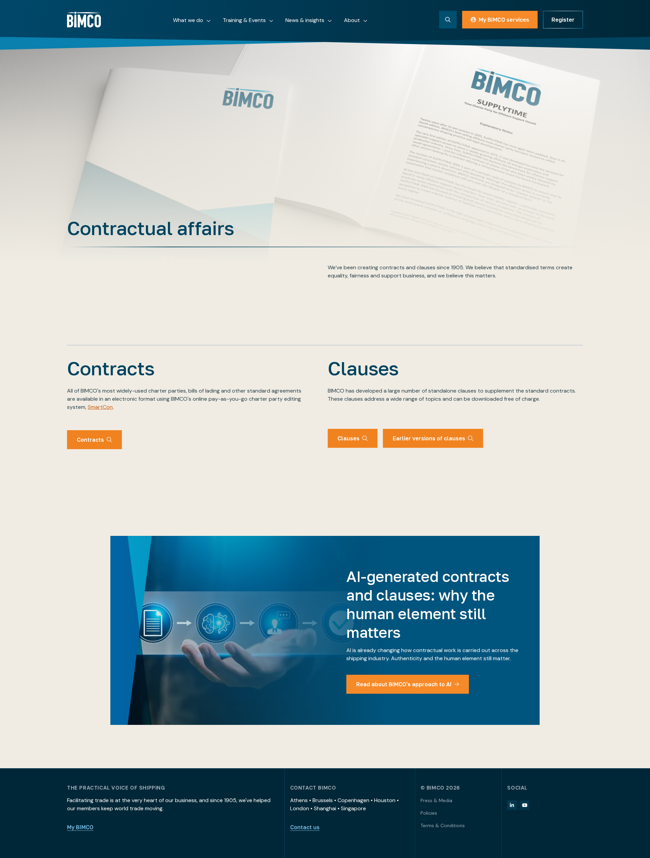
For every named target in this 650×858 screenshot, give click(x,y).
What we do (188, 20)
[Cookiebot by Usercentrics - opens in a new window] (90, 845)
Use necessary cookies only (547, 840)
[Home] (84, 19)
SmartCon (100, 407)
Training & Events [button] (244, 20)
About (352, 20)
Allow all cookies (547, 795)
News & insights (304, 20)
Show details (398, 840)
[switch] (240, 840)
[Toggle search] (448, 19)
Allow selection (547, 818)
